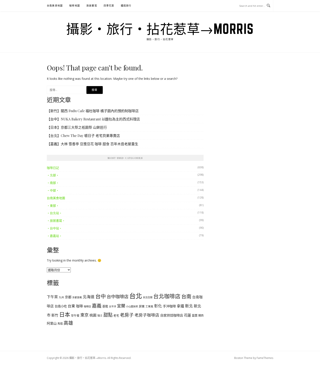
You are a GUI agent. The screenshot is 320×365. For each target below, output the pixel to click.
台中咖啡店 (117, 296)
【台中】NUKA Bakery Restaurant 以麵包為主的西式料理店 (93, 119)
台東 (71, 305)
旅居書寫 (91, 5)
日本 (64, 314)
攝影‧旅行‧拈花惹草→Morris (160, 29)
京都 (68, 297)
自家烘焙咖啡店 (171, 315)
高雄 (68, 323)
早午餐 (75, 315)
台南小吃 (61, 306)
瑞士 (100, 315)
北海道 (88, 296)
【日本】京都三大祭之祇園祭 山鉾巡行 (77, 127)
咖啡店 (87, 306)
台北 (135, 296)
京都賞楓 (77, 297)
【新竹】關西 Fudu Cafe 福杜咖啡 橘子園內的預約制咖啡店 (93, 110)
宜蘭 (121, 306)
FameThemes (265, 358)
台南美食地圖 (55, 5)
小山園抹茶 (132, 306)
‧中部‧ (53, 190)
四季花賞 (109, 5)
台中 (100, 296)
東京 (84, 315)
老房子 (127, 315)
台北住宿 (147, 297)
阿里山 (52, 323)
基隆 (105, 306)
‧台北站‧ (54, 213)
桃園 (92, 315)
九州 (61, 297)
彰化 (158, 305)
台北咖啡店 (166, 296)
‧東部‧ (53, 205)
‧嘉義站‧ (54, 236)
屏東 (142, 306)
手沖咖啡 (169, 306)
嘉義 (96, 305)
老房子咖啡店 (147, 315)
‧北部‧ (53, 175)
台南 (186, 296)
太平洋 (112, 306)
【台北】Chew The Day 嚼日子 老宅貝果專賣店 (83, 135)
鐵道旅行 (126, 5)
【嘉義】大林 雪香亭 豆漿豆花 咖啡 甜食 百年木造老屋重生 (92, 144)
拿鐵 (180, 305)
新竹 (54, 315)
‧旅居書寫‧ (56, 220)
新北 (189, 305)
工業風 (149, 306)
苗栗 (194, 315)
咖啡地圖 (74, 5)
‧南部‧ (53, 183)
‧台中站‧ (54, 228)
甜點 (108, 315)
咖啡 (79, 306)
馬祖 (60, 323)
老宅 (116, 315)
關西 (201, 315)
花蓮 (187, 315)
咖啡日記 (53, 168)
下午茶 (52, 296)
